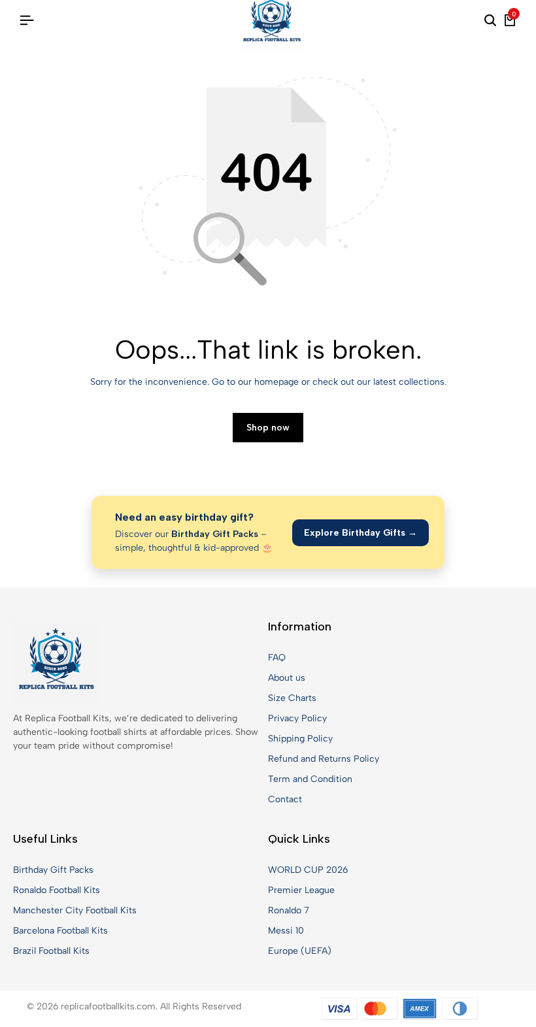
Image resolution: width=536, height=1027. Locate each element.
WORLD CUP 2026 (308, 869)
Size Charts (292, 698)
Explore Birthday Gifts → (360, 532)
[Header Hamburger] (27, 20)
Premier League (301, 890)
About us (286, 677)
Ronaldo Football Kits (56, 890)
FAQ (277, 657)
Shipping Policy (300, 738)
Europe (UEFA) (299, 950)
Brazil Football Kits (51, 950)
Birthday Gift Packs (53, 869)
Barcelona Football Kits (60, 930)
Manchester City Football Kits (75, 910)
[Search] (490, 21)
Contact (285, 799)
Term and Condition (310, 779)
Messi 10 (286, 930)
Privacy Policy (297, 718)
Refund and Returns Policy (323, 758)
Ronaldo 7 (288, 910)
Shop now (268, 427)
